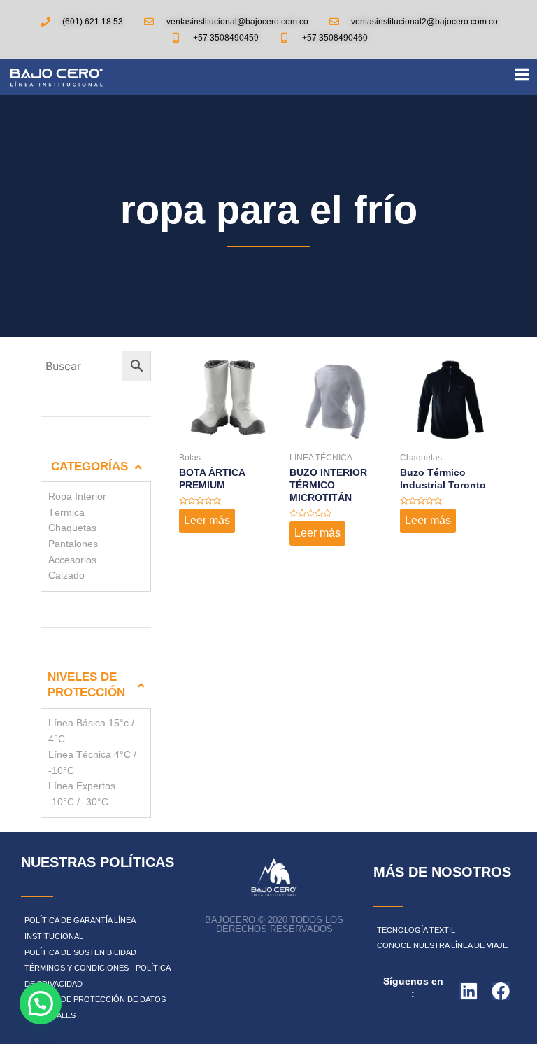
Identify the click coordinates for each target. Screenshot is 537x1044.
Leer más (207, 520)
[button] (41, 1003)
